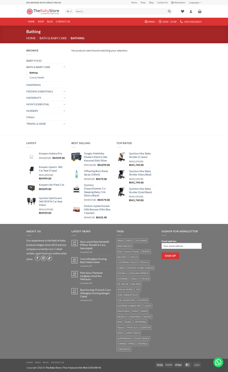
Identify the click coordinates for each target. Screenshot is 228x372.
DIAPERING (33, 84)
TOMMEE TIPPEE (126, 343)
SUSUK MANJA (141, 338)
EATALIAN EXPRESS (139, 273)
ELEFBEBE (123, 278)
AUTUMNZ (141, 240)
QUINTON (145, 327)
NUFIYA (147, 316)
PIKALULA (132, 327)
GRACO (135, 278)
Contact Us (162, 2)
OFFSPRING (140, 322)
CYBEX (121, 268)
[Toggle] (64, 67)
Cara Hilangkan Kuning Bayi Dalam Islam (93, 260)
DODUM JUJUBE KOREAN (140, 268)
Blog (151, 2)
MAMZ (144, 311)
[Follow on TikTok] (49, 258)
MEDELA (122, 316)
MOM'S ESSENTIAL (37, 104)
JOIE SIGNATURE (126, 300)
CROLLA (144, 262)
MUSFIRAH (135, 316)
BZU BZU (122, 257)
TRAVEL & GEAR (36, 123)
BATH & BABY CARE (53, 38)
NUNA (128, 322)
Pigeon (121, 327)
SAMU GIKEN (133, 333)
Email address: (169, 241)
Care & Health (37, 77)
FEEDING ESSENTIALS (39, 91)
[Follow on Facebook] (37, 258)
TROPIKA (142, 343)
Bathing (34, 72)
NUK (120, 322)
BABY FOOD (34, 60)
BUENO (146, 251)
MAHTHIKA (123, 311)
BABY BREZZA (125, 246)
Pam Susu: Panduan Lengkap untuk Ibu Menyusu (91, 276)
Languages (194, 2)
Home (134, 2)
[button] (178, 2)
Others (30, 117)
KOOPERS (143, 300)
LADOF (147, 305)
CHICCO (133, 257)
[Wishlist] (182, 11)
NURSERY (32, 110)
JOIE (138, 289)
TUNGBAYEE (124, 349)
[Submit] (169, 11)
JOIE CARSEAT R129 (128, 295)
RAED (120, 333)
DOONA (122, 273)
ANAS (120, 240)
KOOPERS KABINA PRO (129, 305)
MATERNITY (33, 97)
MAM (135, 311)
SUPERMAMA (124, 338)
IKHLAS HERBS (125, 289)
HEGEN (145, 278)
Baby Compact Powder (128, 251)
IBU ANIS (136, 284)
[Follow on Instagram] (43, 258)
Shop (143, 2)
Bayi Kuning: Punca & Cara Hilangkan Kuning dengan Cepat (95, 293)
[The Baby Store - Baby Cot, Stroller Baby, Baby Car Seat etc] (43, 11)
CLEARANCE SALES (127, 262)
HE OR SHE (123, 284)
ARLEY (129, 240)
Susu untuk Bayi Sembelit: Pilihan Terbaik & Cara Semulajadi (95, 245)
